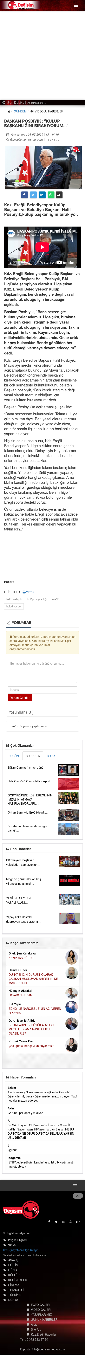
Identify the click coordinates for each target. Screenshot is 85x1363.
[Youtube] (71, 1222)
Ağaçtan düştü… (36, 102)
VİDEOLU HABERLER (49, 111)
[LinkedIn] (42, 194)
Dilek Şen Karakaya (22, 953)
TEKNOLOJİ (16, 1290)
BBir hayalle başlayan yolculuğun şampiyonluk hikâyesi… (21, 864)
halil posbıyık (14, 599)
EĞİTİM (13, 1265)
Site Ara (36, 1329)
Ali (9, 1121)
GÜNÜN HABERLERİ (44, 1319)
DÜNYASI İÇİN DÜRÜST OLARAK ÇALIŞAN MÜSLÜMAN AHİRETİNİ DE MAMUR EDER (33, 978)
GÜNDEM (20, 111)
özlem (12, 1087)
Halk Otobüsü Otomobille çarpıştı (29, 781)
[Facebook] (24, 194)
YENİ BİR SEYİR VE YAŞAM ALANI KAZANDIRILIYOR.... (19, 902)
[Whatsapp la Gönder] (51, 194)
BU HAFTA (33, 756)
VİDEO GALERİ (41, 1309)
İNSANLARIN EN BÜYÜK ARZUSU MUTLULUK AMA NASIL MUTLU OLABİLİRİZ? (31, 1029)
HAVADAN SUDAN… (22, 995)
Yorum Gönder (20, 698)
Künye (11, 1245)
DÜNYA (13, 1300)
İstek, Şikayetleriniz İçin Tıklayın (20, 1250)
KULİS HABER (17, 1280)
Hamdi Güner (18, 970)
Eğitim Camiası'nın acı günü (26, 767)
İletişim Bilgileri (17, 1240)
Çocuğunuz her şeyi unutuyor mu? (31, 1046)
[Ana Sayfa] (21, 1209)
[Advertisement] (42, 55)
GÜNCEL (14, 1270)
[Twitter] (33, 194)
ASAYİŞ (13, 1260)
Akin (11, 1108)
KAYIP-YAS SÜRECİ (21, 958)
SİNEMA (13, 1285)
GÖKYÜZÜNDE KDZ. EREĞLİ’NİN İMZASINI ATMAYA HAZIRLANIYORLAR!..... (30, 799)
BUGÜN (13, 756)
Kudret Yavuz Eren (21, 1041)
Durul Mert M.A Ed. (22, 1020)
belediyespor (13, 606)
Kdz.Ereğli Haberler (43, 1334)
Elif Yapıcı (15, 1004)
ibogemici (14, 1158)
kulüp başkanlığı (37, 599)
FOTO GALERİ (40, 1305)
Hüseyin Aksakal (20, 991)
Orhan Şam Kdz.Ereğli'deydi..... (28, 812)
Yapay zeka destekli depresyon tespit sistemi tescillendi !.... (22, 921)
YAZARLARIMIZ (41, 1314)
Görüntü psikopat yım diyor (25, 1113)
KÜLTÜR (14, 1275)
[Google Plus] (78, 1222)
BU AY (51, 756)
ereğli (55, 599)
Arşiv (34, 1324)
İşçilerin (13, 1150)
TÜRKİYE (14, 1295)
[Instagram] (63, 1222)
